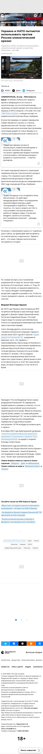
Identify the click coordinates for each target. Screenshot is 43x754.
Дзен (23, 463)
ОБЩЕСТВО (15, 660)
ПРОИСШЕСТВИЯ (28, 660)
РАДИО (28, 667)
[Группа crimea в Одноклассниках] (31, 643)
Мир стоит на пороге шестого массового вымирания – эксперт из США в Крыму (20, 507)
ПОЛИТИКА (5, 660)
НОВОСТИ (5, 667)
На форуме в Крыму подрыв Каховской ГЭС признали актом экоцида (21, 514)
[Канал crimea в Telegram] (5, 643)
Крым (30, 541)
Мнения (35, 548)
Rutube (5, 469)
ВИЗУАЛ (39, 660)
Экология (14, 544)
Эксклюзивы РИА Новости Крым (14, 541)
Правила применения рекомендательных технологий (17, 695)
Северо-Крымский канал (13, 548)
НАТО (30, 544)
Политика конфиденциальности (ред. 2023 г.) (18, 692)
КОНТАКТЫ (37, 667)
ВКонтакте (33, 463)
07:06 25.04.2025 (6, 53)
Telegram (15, 463)
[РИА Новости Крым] (9, 15)
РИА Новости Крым (10, 113)
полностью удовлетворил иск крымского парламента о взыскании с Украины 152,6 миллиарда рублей (19, 437)
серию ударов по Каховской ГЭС (20, 336)
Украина (23, 544)
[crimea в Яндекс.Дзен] (22, 643)
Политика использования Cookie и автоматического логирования (14, 688)
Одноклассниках (32, 466)
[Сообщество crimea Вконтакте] (14, 643)
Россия (36, 541)
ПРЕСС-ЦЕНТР (17, 667)
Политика (27, 548)
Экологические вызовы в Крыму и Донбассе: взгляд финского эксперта (18, 521)
